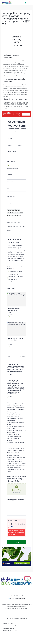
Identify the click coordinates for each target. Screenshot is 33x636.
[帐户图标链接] (25, 2)
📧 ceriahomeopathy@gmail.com (16, 598)
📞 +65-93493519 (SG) (17, 595)
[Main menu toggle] (29, 2)
